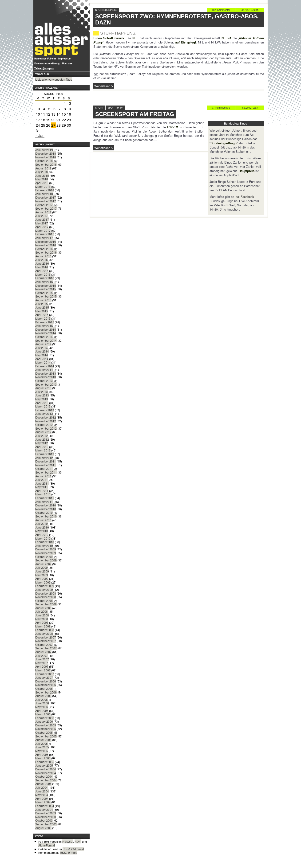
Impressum (64, 58)
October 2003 (44, 820)
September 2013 (46, 384)
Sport (99, 107)
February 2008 (44, 630)
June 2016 (42, 263)
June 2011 (42, 483)
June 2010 (42, 527)
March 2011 (43, 494)
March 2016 (43, 274)
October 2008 (44, 601)
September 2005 (46, 736)
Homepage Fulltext (45, 58)
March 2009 (43, 582)
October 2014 (44, 337)
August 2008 (43, 608)
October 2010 (44, 512)
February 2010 (44, 542)
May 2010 (41, 531)
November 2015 (45, 289)
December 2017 (45, 197)
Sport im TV (115, 107)
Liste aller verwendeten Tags (53, 79)
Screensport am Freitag (134, 114)
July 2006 (41, 699)
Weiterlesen (102, 86)
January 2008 (44, 633)
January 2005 (44, 765)
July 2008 (41, 611)
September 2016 (46, 252)
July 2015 (41, 304)
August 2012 (43, 432)
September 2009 (46, 560)
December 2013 (45, 373)
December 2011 (45, 461)
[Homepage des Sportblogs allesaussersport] (61, 28)
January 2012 (44, 458)
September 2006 (46, 692)
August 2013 (43, 388)
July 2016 (41, 260)
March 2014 (43, 362)
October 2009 (44, 557)
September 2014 (46, 340)
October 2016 (44, 249)
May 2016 (41, 267)
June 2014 (42, 351)
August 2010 (43, 520)
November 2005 (45, 729)
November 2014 (45, 333)
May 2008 (41, 619)
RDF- (78, 841)
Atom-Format (46, 845)
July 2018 (41, 172)
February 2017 (44, 234)
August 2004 (43, 784)
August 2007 (43, 652)
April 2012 (41, 447)
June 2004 (42, 791)
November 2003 (45, 817)
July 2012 (41, 436)
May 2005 (41, 751)
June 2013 (42, 395)
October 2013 (44, 381)
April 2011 (41, 491)
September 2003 (46, 824)
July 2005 (41, 743)
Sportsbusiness (106, 10)
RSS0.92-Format (73, 849)
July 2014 (41, 348)
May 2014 (41, 355)
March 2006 (43, 714)
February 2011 (44, 498)
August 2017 (43, 212)
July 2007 (41, 656)
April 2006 (41, 711)
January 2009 (44, 590)
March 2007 (43, 670)
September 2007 (46, 648)
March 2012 (43, 450)
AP (96, 73)
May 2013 (41, 399)
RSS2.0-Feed (68, 852)
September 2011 (46, 472)
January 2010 (44, 546)
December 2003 (45, 813)
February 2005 (44, 762)
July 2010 (41, 523)
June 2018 (42, 175)
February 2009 (44, 586)
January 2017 (44, 238)
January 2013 (44, 413)
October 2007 (44, 644)
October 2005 (44, 732)
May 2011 (41, 487)
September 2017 (46, 208)
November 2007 (45, 641)
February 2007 (44, 674)
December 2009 (45, 549)
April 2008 (41, 622)
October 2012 (44, 425)
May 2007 (41, 663)
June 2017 (42, 219)
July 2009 (41, 567)
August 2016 (43, 256)
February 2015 (44, 322)
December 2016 (45, 241)
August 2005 (43, 740)
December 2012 (45, 417)
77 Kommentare (221, 107)
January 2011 (44, 502)
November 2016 (45, 245)
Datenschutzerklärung (46, 63)
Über (67, 63)
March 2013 (43, 406)
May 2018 (41, 179)
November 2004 (45, 773)
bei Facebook (245, 196)
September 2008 (46, 604)
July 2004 (41, 787)
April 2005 (41, 754)
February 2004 (44, 806)
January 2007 (44, 677)
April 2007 (41, 666)
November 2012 (45, 421)
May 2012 (41, 443)
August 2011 (43, 476)
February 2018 (44, 190)
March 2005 (43, 758)
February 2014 (44, 366)
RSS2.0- (67, 841)
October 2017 (44, 205)
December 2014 (45, 329)
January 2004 (44, 809)
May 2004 (41, 795)
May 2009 (41, 575)
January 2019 (44, 150)
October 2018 (44, 161)
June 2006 (42, 703)
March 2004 (43, 802)
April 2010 (41, 535)
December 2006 (45, 681)
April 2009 (41, 578)
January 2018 (44, 194)
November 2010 (45, 509)
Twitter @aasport (44, 68)
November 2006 (45, 685)
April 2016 (41, 271)
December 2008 (45, 593)
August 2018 (43, 168)
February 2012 (44, 454)
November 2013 (45, 377)
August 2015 (43, 300)
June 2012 (42, 439)
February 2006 (44, 718)
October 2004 (44, 776)
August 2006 (43, 696)
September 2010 (46, 516)
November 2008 (45, 597)
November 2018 (45, 157)
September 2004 (46, 780)
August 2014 (43, 344)
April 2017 (41, 227)
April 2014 (41, 359)
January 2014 (44, 370)
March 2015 (43, 318)
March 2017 (43, 230)
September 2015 (46, 296)
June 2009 (42, 571)
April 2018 (41, 183)
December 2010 (45, 505)
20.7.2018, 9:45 (249, 10)
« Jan (39, 135)
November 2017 (45, 201)
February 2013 (44, 410)
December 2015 (45, 285)
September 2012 (46, 428)
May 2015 (41, 311)
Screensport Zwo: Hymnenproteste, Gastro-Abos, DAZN (177, 19)
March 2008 (43, 626)
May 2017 (41, 223)
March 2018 (43, 186)
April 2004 (41, 798)
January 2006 (44, 721)
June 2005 (42, 747)
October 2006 (44, 688)
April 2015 (41, 315)
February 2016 (44, 278)
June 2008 (42, 615)
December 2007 (45, 637)
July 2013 (41, 392)
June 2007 (42, 659)
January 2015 (44, 326)
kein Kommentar (221, 10)
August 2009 (43, 564)
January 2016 (44, 282)
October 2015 (44, 293)
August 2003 (43, 828)
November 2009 (45, 553)
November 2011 (45, 465)
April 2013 (41, 403)
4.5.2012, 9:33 (250, 107)
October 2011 (44, 468)
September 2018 (46, 164)
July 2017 (41, 216)
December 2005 (45, 725)
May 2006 (41, 707)
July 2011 (41, 480)
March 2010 (43, 538)
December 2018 (45, 153)
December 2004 (45, 769)
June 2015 (42, 307)
